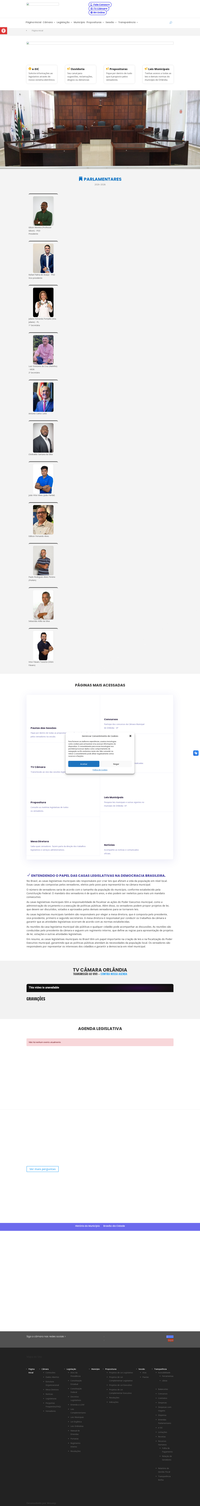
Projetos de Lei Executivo (120, 1385)
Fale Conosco (101, 4)
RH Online (99, 12)
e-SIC (160, 1427)
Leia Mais (82, 1201)
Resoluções (75, 1451)
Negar (116, 764)
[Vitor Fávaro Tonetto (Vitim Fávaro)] (43, 645)
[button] (130, 736)
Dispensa (162, 1415)
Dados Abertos (52, 1377)
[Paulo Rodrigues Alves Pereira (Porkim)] (43, 560)
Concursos (111, 719)
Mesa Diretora (40, 841)
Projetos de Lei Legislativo (121, 1372)
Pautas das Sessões (43, 728)
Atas (144, 1372)
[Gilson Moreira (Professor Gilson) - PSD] (43, 211)
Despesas (162, 1402)
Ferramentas (167, 1376)
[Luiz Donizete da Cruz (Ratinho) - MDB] (43, 350)
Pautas (145, 1377)
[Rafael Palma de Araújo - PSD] (43, 258)
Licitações (162, 1432)
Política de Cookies (100, 770)
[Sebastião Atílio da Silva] (43, 605)
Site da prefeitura (117, 1242)
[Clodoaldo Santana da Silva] (43, 438)
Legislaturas (51, 1398)
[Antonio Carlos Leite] (43, 397)
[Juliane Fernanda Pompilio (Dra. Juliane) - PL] (43, 302)
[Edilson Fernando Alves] (43, 520)
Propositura (38, 802)
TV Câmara (100, 8)
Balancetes (163, 1389)
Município (79, 22)
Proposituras (94, 22)
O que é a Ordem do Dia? (145, 1137)
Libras (164, 1380)
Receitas (162, 1436)
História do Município (87, 1226)
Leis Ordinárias (77, 1426)
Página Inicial (33, 22)
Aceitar (83, 764)
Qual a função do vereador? (95, 1137)
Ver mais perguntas (43, 1169)
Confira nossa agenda (114, 974)
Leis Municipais (113, 797)
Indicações (114, 1402)
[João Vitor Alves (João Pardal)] (43, 479)
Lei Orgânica (76, 1421)
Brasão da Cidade (114, 1226)
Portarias (74, 1438)
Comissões (50, 1372)
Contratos (162, 1398)
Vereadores (51, 1411)
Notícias (109, 845)
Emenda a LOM (77, 1404)
